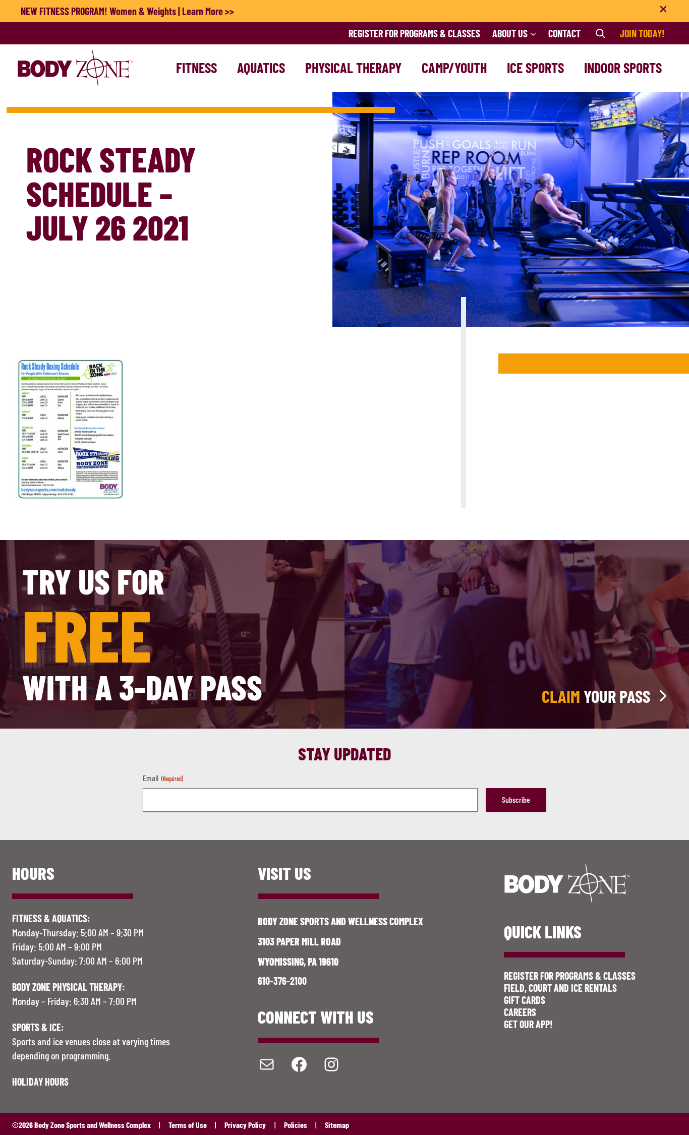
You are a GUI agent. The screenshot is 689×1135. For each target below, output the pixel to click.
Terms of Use (187, 1124)
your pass (596, 696)
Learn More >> (208, 11)
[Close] (663, 11)
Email (163, 778)
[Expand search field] (600, 33)
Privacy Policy (245, 1124)
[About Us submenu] (533, 33)
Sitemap (337, 1124)
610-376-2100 (282, 981)
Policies (295, 1124)
